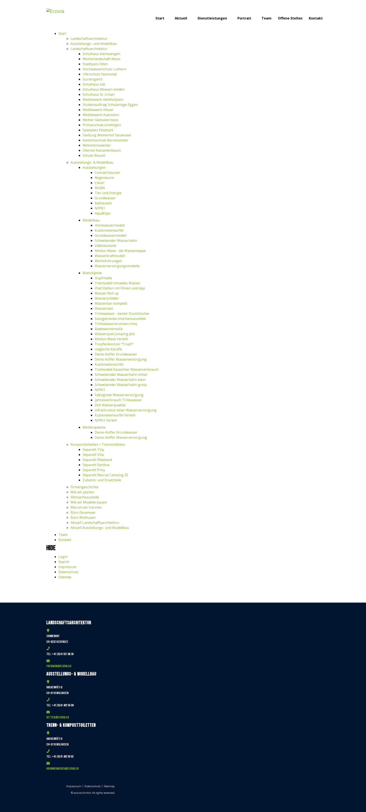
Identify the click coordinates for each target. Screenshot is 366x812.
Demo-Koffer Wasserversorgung (121, 437)
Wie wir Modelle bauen (89, 502)
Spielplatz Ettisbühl (98, 130)
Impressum (67, 566)
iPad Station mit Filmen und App (120, 288)
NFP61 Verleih (106, 420)
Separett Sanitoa (96, 464)
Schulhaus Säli (94, 84)
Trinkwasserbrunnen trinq (116, 323)
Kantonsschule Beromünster (105, 140)
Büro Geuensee (83, 512)
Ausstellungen (94, 167)
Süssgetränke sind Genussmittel (120, 318)
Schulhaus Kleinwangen (101, 53)
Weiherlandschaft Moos (102, 59)
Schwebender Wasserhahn (116, 240)
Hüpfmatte (103, 278)
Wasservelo (104, 308)
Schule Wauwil (94, 155)
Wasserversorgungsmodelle (117, 266)
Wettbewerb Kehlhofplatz (103, 99)
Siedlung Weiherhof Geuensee (107, 135)
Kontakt (316, 18)
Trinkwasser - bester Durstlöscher (122, 313)
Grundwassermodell (110, 235)
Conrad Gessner (107, 172)
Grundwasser (105, 198)
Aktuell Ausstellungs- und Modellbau (100, 527)
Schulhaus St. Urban (99, 94)
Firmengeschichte (84, 487)
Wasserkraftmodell (110, 255)
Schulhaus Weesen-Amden (104, 89)
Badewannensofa (108, 328)
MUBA (100, 187)
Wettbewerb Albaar (98, 109)
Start (159, 18)
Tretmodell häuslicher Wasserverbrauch (127, 369)
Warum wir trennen (86, 507)
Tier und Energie (108, 193)
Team (267, 18)
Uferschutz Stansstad (100, 74)
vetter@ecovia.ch (57, 717)
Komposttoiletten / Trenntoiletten (98, 444)
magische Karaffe (108, 349)
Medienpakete (94, 427)
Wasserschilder (107, 298)
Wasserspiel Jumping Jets (115, 334)
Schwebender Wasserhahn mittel (121, 374)
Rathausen (103, 203)
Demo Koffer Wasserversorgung (121, 359)
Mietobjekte (92, 273)
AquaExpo (103, 213)
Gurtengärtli (92, 79)
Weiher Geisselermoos (100, 120)
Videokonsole (105, 245)
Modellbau (91, 220)
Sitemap (64, 577)
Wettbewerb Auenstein (101, 114)
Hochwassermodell (110, 225)
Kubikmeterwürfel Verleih (115, 415)
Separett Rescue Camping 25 (105, 475)
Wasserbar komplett (111, 303)
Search (63, 561)
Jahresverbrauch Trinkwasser (118, 400)
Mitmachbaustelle (85, 497)
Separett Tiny (93, 449)
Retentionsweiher (97, 145)
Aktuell (181, 18)
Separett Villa (93, 454)
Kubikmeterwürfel (109, 230)
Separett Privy (94, 470)
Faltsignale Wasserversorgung (119, 395)
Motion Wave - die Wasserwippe (120, 250)
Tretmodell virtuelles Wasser (117, 283)
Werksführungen (108, 261)
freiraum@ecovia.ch (58, 666)
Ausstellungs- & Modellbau (92, 162)
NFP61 (100, 208)
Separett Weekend (97, 459)
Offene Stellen (290, 18)
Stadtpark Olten (95, 64)
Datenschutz (68, 572)
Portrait (244, 18)
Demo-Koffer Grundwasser (116, 432)
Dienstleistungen (212, 18)
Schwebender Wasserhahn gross (121, 384)
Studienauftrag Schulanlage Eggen (110, 104)
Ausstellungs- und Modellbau (94, 43)
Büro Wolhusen (83, 517)
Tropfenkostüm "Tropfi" (114, 344)
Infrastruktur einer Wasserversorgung (126, 410)
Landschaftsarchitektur (89, 38)
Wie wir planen (82, 492)
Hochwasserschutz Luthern (104, 69)
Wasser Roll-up (107, 293)
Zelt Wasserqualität (110, 405)
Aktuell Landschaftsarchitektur (95, 522)
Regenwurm (104, 177)
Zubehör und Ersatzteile (102, 480)
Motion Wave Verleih (111, 339)
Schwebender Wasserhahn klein (120, 379)
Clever (100, 182)
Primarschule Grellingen (102, 125)
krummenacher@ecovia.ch (62, 769)
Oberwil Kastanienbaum (102, 150)
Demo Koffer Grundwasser (116, 354)
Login (63, 556)
